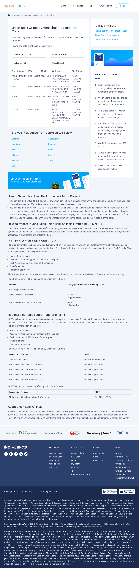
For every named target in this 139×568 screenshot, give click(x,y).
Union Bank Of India (30, 15)
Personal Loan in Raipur (62, 516)
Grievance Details (123, 471)
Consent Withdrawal (124, 478)
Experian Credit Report (79, 536)
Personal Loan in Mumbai (121, 500)
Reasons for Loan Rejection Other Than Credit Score (38, 553)
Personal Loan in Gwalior (94, 508)
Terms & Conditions (124, 460)
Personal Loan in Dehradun (40, 511)
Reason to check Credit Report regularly (111, 545)
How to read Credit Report (107, 542)
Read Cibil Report (70, 539)
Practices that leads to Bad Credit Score (38, 534)
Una (13, 166)
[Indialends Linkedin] (21, 454)
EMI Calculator (77, 453)
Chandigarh (53, 138)
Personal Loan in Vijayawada (17, 508)
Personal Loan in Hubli (17, 505)
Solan (50, 160)
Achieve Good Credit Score (54, 536)
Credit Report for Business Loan (93, 561)
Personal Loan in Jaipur (92, 503)
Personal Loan (55, 453)
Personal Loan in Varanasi (120, 508)
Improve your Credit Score (26, 536)
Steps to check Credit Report (17, 547)
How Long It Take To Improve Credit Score (52, 564)
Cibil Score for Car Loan (28, 531)
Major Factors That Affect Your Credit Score (92, 550)
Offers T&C (120, 463)
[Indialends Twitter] (26, 454)
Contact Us (98, 460)
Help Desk (119, 453)
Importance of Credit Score (77, 545)
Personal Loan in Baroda (44, 508)
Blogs (95, 456)
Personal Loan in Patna (14, 511)
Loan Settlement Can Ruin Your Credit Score (85, 553)
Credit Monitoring (27, 550)
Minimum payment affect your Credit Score (36, 542)
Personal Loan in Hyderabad (67, 500)
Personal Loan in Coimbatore (44, 505)
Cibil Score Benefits (89, 539)
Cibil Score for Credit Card (81, 531)
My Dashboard (78, 463)
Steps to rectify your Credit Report (48, 547)
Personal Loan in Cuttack (15, 519)
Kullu (50, 149)
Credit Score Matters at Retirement (54, 550)
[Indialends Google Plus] (11, 454)
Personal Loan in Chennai (95, 500)
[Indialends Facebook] (6, 454)
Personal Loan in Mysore (26, 513)
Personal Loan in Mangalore (98, 511)
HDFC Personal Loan (39, 524)
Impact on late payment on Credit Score (44, 545)
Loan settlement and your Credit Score (76, 534)
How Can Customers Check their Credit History (95, 558)
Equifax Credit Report (107, 534)
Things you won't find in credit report (83, 547)
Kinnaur (15, 149)
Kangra (51, 144)
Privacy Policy (121, 456)
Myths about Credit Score (104, 536)
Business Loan (55, 456)
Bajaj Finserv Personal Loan (88, 524)
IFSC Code (16, 15)
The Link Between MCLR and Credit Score (77, 555)
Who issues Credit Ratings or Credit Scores (56, 561)
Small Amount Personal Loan (90, 526)
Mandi (15, 155)
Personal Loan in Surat (70, 505)
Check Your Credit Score (106, 39)
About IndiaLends (101, 453)
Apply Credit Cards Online (107, 35)
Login (122, 5)
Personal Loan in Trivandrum (54, 513)
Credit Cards (55, 460)
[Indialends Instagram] (16, 454)
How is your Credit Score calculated (75, 542)
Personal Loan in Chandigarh (69, 511)
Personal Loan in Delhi (17, 503)
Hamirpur (16, 144)
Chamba (15, 138)
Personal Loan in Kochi (69, 508)
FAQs (73, 460)
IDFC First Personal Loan (63, 524)
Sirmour (15, 160)
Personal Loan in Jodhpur (113, 516)
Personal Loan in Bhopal (88, 516)
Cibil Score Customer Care (54, 531)
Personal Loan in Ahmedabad (120, 503)
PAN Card (75, 467)
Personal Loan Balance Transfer (59, 526)
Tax (72, 471)
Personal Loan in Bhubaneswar (44, 519)
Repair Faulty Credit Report (25, 539)
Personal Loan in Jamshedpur (84, 513)
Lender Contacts (122, 467)
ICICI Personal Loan (113, 524)
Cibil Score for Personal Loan (109, 531)
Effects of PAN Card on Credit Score (40, 555)
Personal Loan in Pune (41, 503)
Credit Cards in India (80, 474)
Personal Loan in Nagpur (95, 505)
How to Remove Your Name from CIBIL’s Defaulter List (47, 558)
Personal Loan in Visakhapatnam (33, 516)
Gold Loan (53, 467)
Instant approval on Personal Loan (111, 31)
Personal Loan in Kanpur (112, 513)
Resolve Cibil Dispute (49, 539)
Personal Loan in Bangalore (66, 503)
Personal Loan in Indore (120, 505)
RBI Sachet (120, 474)
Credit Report (106, 5)
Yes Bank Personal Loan (31, 526)
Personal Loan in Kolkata (40, 500)
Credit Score (54, 463)
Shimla (51, 155)
